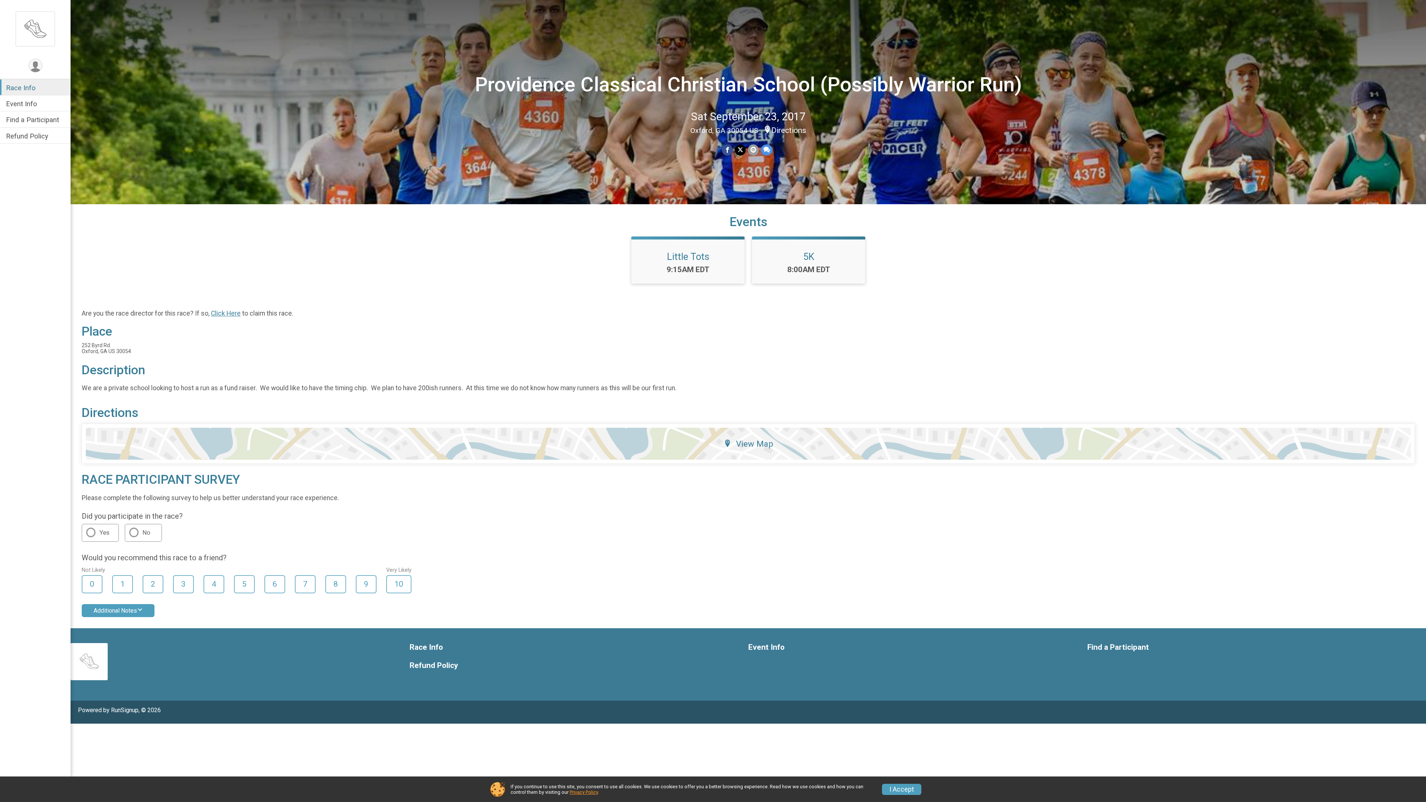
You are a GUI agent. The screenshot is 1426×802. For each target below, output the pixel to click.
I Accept (901, 789)
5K (808, 256)
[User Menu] (35, 65)
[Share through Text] (766, 149)
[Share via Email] (753, 149)
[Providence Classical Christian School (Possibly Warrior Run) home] (35, 29)
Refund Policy (27, 136)
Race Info (21, 88)
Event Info (21, 104)
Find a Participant (32, 120)
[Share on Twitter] (740, 149)
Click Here (226, 313)
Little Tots (688, 256)
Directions (788, 130)
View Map (754, 444)
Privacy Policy (584, 792)
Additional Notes (115, 610)
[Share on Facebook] (727, 149)
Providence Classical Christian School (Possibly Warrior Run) (748, 84)
